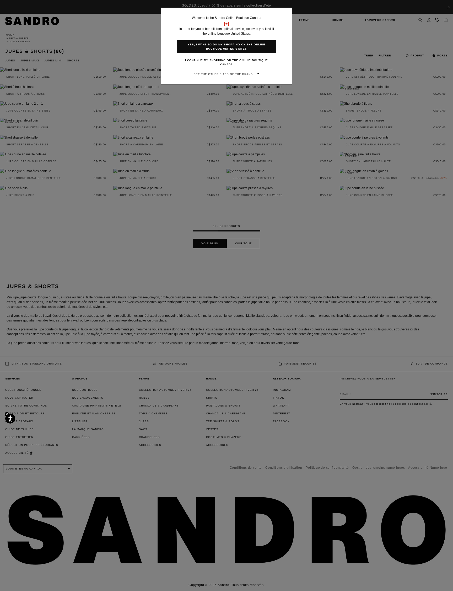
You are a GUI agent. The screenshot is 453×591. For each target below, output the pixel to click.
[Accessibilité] (10, 419)
